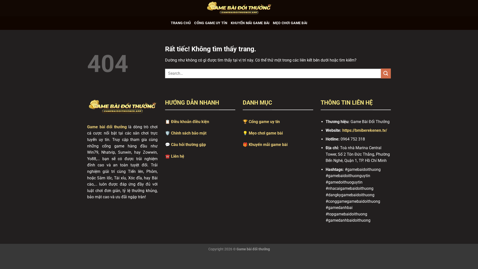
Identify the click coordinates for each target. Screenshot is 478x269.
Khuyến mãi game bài (268, 144)
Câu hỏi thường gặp (188, 144)
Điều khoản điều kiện (190, 121)
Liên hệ (177, 156)
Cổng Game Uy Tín (210, 23)
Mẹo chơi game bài (266, 133)
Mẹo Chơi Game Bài (290, 23)
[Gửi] (386, 73)
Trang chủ (181, 23)
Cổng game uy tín (264, 121)
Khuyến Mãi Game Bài (250, 23)
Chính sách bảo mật (188, 133)
